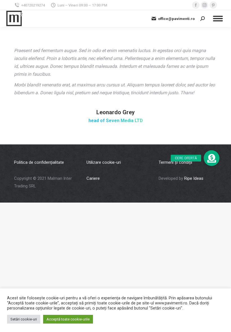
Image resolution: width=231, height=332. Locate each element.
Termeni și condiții (175, 162)
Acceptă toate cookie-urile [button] (68, 319)
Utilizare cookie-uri (103, 162)
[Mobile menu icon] (217, 18)
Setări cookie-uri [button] (23, 319)
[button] (211, 158)
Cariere (93, 178)
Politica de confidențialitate (39, 162)
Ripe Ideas (193, 178)
